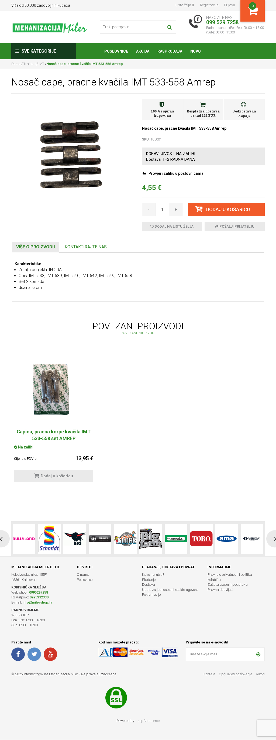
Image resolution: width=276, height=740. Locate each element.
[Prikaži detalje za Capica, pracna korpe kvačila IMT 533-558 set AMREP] (53, 387)
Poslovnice (84, 580)
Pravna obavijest (220, 590)
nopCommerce (149, 721)
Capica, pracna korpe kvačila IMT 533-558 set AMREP (54, 435)
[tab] (35, 247)
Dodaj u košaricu (57, 476)
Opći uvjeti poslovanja (236, 674)
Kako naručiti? (153, 575)
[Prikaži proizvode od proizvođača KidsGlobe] (100, 539)
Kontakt (209, 674)
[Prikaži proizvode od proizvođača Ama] (201, 539)
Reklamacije (151, 594)
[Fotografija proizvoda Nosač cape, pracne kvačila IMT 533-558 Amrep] (73, 158)
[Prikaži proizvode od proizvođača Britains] (125, 539)
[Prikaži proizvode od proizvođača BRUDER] (252, 539)
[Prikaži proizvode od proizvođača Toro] (176, 539)
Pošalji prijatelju (236, 226)
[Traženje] (170, 26)
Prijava (229, 5)
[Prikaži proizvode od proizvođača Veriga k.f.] (226, 539)
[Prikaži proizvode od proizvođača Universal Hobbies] (74, 539)
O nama (83, 575)
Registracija (209, 5)
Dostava (148, 585)
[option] (53, 419)
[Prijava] (258, 654)
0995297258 (38, 592)
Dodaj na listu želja (174, 226)
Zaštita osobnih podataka (228, 585)
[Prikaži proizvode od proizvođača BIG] (49, 539)
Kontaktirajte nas (86, 246)
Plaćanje (149, 580)
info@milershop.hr (38, 602)
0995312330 (39, 597)
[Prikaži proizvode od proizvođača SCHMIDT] (24, 539)
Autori (260, 674)
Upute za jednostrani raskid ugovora (170, 590)
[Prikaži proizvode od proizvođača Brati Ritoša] (150, 539)
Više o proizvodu (35, 246)
